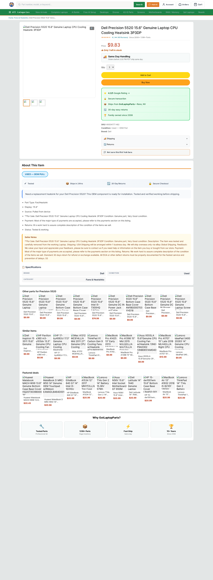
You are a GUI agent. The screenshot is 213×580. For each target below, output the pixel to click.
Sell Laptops (188, 12)
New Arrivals (41, 12)
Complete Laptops (59, 12)
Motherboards (155, 12)
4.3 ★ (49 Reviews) (120, 37)
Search (139, 4)
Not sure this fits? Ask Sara (119, 152)
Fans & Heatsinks (21, 18)
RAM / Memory (172, 12)
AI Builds (75, 12)
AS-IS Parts (128, 12)
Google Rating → (119, 93)
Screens (141, 12)
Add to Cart (145, 75)
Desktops (104, 12)
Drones (116, 12)
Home (11, 18)
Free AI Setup (89, 12)
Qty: (103, 67)
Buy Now (146, 82)
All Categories (21, 12)
